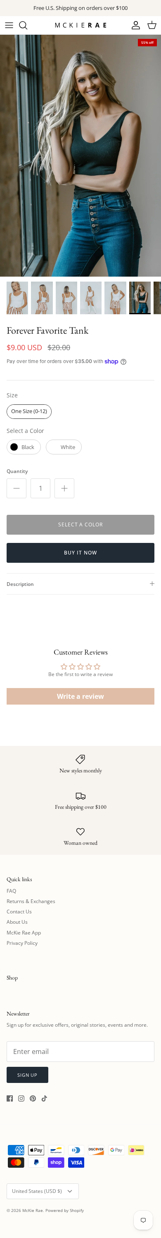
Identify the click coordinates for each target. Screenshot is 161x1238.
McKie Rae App (24, 932)
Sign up (27, 1075)
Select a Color (25, 431)
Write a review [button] (80, 696)
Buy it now (80, 552)
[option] (80, 156)
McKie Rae (32, 1210)
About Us (17, 921)
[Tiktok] (44, 1098)
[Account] (134, 25)
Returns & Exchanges (31, 901)
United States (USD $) (37, 1191)
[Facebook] (10, 1098)
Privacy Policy (22, 942)
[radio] (29, 411)
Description (20, 584)
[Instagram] (21, 1098)
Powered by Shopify (64, 1210)
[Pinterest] (33, 1098)
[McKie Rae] (80, 25)
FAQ (11, 890)
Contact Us (19, 911)
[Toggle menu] (9, 25)
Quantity (17, 471)
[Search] (27, 25)
